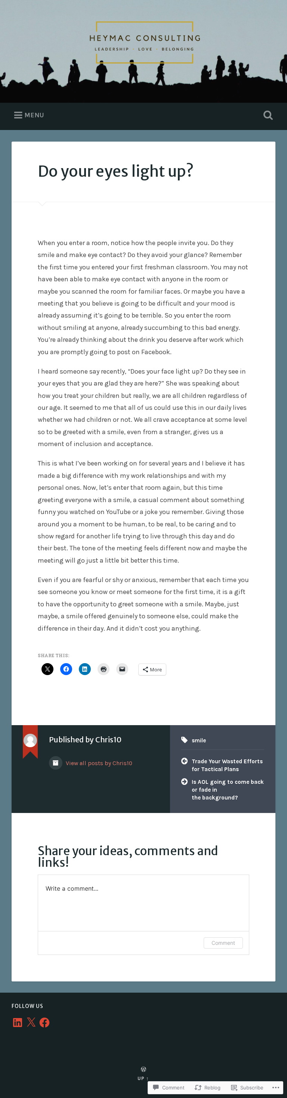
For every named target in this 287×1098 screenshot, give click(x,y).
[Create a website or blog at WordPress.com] (143, 1070)
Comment (223, 943)
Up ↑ (143, 1078)
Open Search (267, 115)
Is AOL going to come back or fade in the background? (228, 790)
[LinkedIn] (18, 1023)
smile (199, 740)
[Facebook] (44, 1023)
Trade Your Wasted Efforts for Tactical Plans (227, 765)
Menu (34, 115)
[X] (31, 1023)
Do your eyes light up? (116, 171)
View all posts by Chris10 (98, 763)
